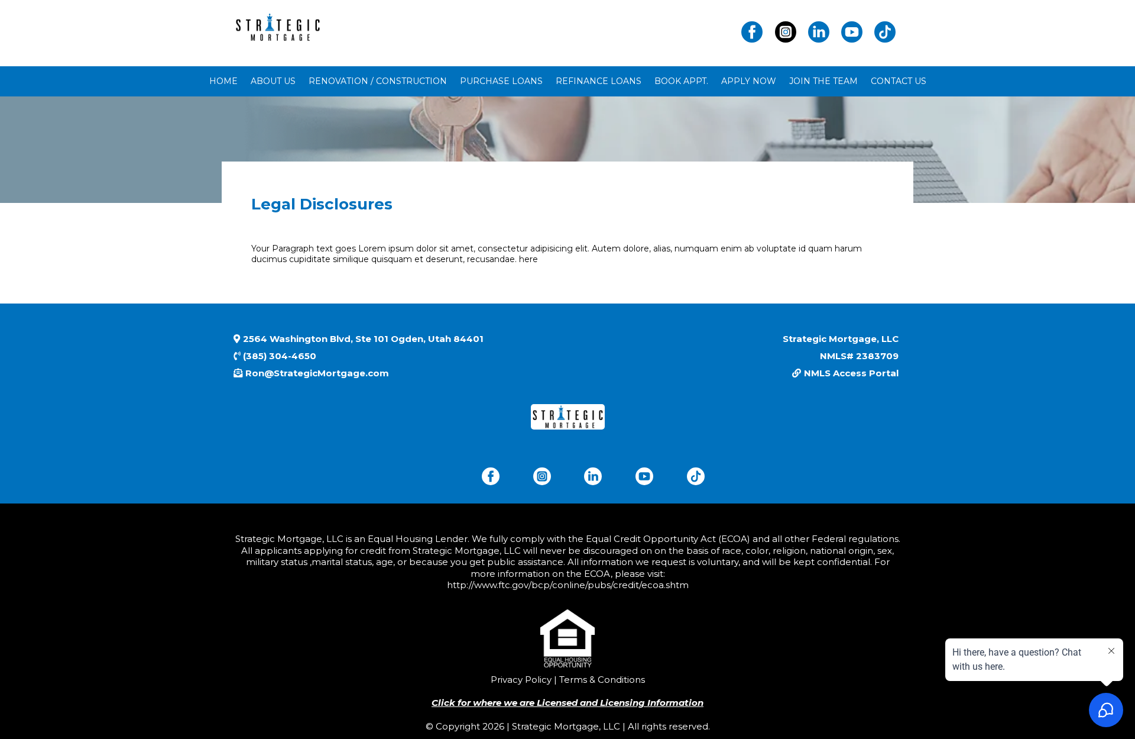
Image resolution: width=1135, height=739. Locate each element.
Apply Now (748, 81)
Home (223, 81)
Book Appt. (681, 81)
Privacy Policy (521, 679)
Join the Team (823, 81)
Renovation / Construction (378, 81)
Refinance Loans (598, 81)
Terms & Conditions (601, 679)
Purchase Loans (501, 81)
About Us (273, 81)
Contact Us (898, 81)
